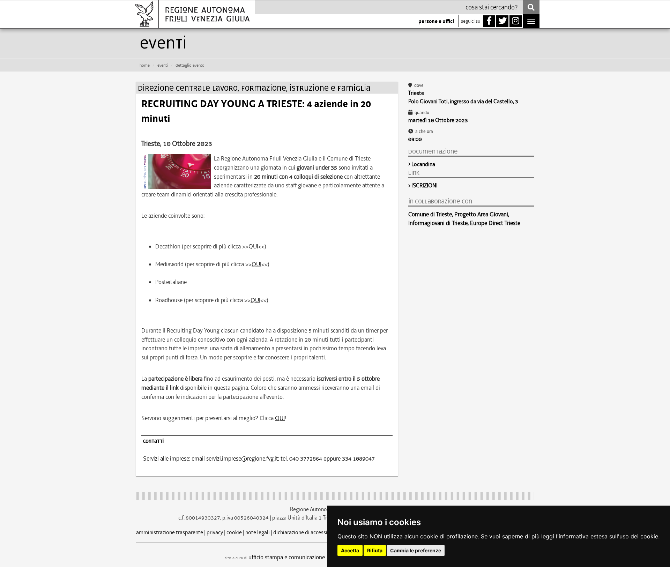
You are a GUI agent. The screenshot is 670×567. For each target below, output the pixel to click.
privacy (215, 532)
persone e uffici (436, 21)
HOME (145, 65)
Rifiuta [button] (374, 550)
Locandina (423, 164)
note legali (257, 532)
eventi (162, 65)
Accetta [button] (350, 550)
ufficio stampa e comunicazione (286, 557)
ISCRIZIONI (424, 185)
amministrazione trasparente (169, 532)
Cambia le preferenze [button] (415, 550)
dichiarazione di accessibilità (306, 532)
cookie (234, 532)
